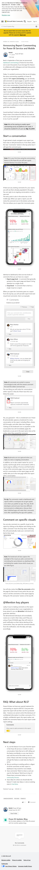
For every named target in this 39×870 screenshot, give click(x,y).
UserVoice (15, 784)
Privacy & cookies (17, 860)
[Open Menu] (36, 26)
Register (29, 21)
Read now (23, 35)
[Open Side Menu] (2, 21)
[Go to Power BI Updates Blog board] (5, 820)
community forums (13, 777)
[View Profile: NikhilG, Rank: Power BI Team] (5, 54)
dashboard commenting (10, 63)
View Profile (14, 813)
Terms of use (26, 860)
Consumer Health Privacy (25, 866)
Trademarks (4, 863)
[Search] (25, 21)
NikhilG (11, 52)
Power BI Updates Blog (8, 26)
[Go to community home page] (14, 21)
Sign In (35, 21)
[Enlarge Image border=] (19, 149)
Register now (6, 15)
